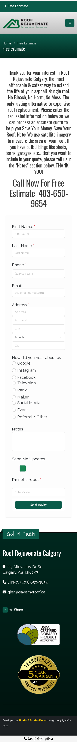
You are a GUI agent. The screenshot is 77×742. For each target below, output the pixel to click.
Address (21, 305)
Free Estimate (17, 6)
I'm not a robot (26, 479)
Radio (22, 390)
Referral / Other (32, 417)
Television (26, 383)
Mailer (23, 397)
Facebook (26, 377)
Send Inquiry (38, 504)
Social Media (28, 402)
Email (17, 285)
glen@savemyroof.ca (26, 592)
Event (22, 409)
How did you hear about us (36, 357)
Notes (17, 429)
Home (7, 43)
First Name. (23, 226)
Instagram (26, 370)
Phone (19, 265)
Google (24, 363)
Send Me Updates (28, 459)
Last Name (23, 245)
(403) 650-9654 (40, 739)
